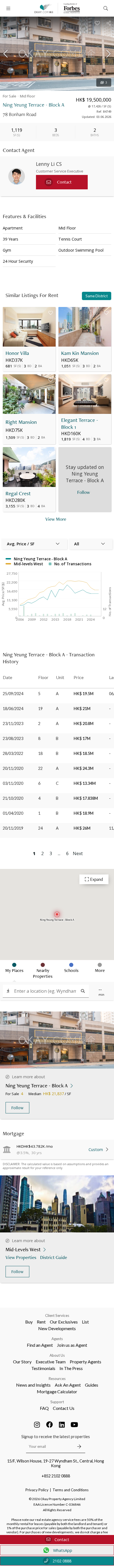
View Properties (21, 1257)
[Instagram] (37, 1424)
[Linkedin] (62, 1424)
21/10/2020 (13, 798)
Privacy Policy (36, 1490)
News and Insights (33, 1384)
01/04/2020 (13, 813)
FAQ (44, 1408)
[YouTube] (74, 1424)
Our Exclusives (64, 1321)
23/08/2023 (13, 738)
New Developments (57, 1328)
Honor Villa (17, 353)
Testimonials (43, 1368)
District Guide (53, 1257)
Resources (57, 1378)
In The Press (71, 1368)
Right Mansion (21, 422)
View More (55, 519)
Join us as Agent (72, 1345)
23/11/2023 (13, 723)
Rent (41, 1321)
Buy (29, 1321)
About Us (57, 1355)
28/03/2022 (13, 753)
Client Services (57, 1315)
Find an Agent (40, 1345)
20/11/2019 (13, 828)
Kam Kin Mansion (80, 353)
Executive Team (51, 1361)
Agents (57, 1339)
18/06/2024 (13, 708)
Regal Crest (18, 493)
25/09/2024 (13, 693)
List (85, 1321)
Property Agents (85, 1361)
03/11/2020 (13, 783)
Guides (91, 1384)
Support (57, 1402)
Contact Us (63, 1408)
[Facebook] (49, 1424)
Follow (17, 1108)
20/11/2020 (13, 768)
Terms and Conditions (71, 1490)
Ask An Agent (68, 1384)
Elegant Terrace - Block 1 (79, 423)
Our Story (22, 1361)
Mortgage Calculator (57, 1391)
